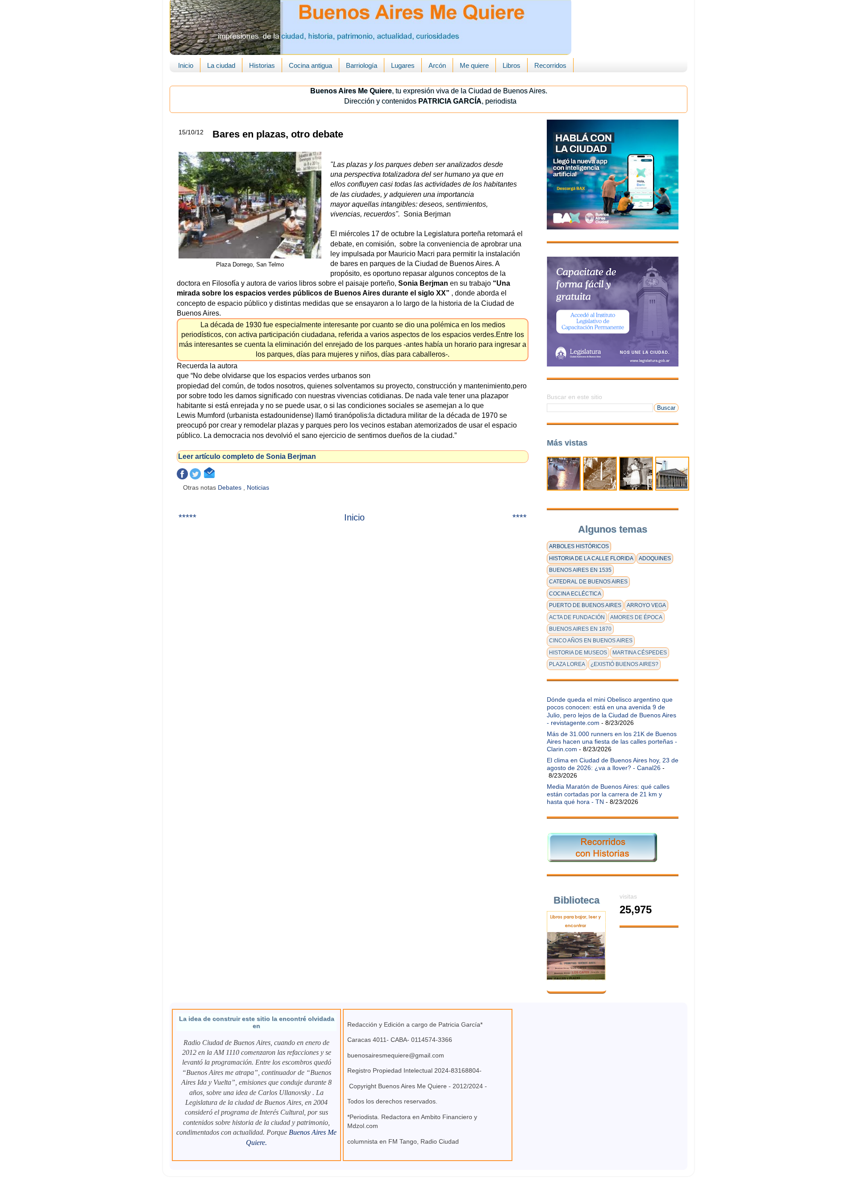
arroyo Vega (646, 605)
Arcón (437, 65)
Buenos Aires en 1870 (580, 629)
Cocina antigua (310, 65)
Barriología (361, 65)
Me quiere (474, 65)
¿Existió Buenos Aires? (624, 664)
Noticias (259, 487)
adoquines (655, 558)
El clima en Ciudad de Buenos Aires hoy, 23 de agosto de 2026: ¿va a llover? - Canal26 (612, 764)
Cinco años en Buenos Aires (590, 640)
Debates (230, 487)
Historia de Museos (578, 652)
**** (519, 517)
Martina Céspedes (639, 652)
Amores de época (636, 617)
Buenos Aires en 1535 (580, 570)
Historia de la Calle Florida (591, 558)
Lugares (403, 65)
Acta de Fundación (577, 617)
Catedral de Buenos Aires (588, 582)
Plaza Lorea (567, 664)
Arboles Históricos (579, 546)
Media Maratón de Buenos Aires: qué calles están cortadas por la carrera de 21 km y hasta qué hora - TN (608, 794)
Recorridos (550, 65)
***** (187, 517)
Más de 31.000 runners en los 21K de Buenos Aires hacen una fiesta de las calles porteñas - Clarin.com (612, 741)
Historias (262, 65)
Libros (511, 65)
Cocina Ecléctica (575, 594)
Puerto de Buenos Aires (585, 605)
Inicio (185, 65)
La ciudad (221, 65)
